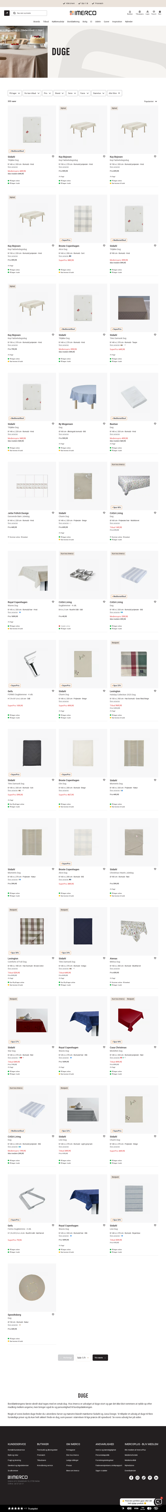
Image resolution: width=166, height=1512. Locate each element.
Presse (69, 1465)
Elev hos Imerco (72, 1455)
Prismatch (41, 1455)
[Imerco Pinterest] (150, 1478)
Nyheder (129, 21)
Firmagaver (70, 1450)
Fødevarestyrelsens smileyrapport (109, 1465)
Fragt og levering (14, 1460)
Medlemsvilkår (130, 1460)
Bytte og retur (13, 1455)
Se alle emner (13, 1470)
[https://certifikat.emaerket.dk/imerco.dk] (156, 1508)
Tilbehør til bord (27, 30)
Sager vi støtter (101, 1470)
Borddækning (73, 21)
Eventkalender (130, 1470)
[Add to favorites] (53, 156)
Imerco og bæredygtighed (106, 1450)
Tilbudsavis (41, 1460)
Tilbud (46, 21)
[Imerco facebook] (131, 1478)
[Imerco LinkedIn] (156, 1478)
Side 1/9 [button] (81, 1357)
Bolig (85, 21)
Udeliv (98, 21)
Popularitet (149, 101)
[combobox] (83, 1357)
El (91, 21)
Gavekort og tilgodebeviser (18, 1465)
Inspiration (117, 21)
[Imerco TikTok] (144, 1478)
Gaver (106, 21)
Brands (36, 21)
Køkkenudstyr (58, 21)
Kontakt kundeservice (16, 1450)
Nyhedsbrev (129, 1465)
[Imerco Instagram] (137, 1478)
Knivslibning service (45, 1465)
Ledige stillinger (72, 1460)
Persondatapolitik (102, 1455)
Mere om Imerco (72, 1470)
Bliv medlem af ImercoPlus (135, 1450)
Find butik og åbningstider (47, 1450)
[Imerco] (83, 13)
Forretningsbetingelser (104, 1460)
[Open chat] (7, 13)
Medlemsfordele (131, 1455)
